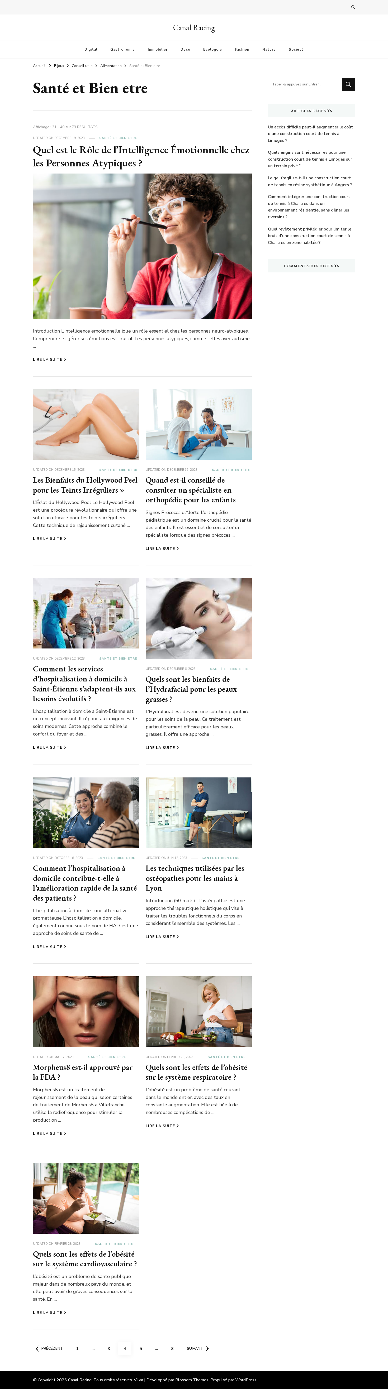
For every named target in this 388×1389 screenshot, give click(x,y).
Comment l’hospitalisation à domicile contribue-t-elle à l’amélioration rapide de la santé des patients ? (85, 883)
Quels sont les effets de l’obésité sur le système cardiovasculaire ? (85, 1259)
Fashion (242, 49)
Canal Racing (194, 27)
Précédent (52, 1348)
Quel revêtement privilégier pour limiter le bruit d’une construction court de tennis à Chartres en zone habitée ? (309, 236)
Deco (185, 49)
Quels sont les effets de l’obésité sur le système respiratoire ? (196, 1072)
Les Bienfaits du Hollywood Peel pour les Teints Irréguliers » (85, 485)
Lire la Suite (47, 359)
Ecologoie (212, 49)
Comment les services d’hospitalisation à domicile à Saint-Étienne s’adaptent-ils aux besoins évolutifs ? (84, 684)
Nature (269, 49)
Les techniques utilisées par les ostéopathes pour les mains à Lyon (195, 878)
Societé (296, 49)
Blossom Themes (192, 1380)
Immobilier (158, 49)
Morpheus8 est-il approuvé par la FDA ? (83, 1072)
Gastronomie (122, 49)
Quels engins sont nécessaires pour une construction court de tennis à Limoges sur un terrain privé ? (310, 159)
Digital (90, 49)
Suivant (195, 1348)
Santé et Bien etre (118, 138)
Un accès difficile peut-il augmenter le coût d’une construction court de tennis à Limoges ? (310, 133)
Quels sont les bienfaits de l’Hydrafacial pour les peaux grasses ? (191, 689)
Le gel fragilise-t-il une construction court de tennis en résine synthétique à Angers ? (310, 181)
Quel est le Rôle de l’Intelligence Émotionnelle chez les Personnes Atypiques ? (141, 156)
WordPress (246, 1380)
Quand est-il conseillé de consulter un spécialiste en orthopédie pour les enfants (191, 490)
